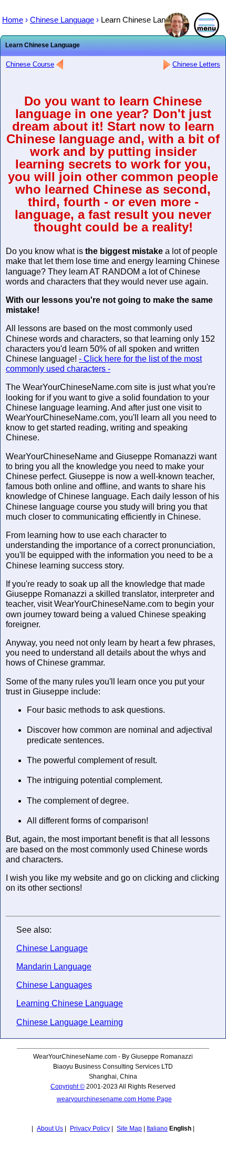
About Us (50, 1128)
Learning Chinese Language (69, 1003)
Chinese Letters (196, 64)
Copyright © (67, 1086)
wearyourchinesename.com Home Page (114, 1099)
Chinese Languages (54, 984)
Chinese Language (52, 948)
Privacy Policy (90, 1128)
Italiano (157, 1128)
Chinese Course (30, 64)
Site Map (129, 1128)
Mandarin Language (53, 966)
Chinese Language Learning (69, 1022)
